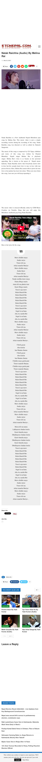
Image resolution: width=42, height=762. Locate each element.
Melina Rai (9, 577)
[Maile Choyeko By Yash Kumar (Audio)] (11, 621)
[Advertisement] (21, 22)
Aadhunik (5, 606)
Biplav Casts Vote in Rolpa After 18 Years (16, 742)
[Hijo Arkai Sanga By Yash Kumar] (31, 621)
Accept (18, 760)
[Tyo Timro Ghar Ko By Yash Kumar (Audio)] (31, 601)
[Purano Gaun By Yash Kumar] (11, 601)
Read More (26, 760)
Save (32, 66)
